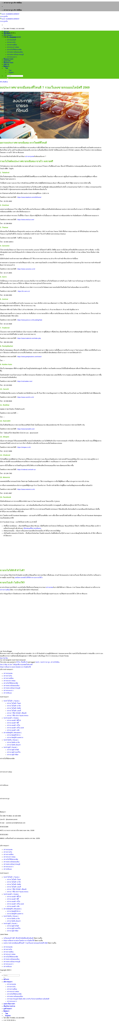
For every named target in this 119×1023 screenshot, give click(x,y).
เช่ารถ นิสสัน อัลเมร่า (14, 745)
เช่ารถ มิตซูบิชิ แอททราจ (15, 737)
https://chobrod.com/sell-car (26, 469)
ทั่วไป (1, 81)
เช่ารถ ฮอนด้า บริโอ (13, 725)
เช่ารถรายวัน (11, 42)
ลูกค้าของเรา (7, 1008)
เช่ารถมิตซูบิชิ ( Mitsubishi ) (12, 732)
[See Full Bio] (9, 658)
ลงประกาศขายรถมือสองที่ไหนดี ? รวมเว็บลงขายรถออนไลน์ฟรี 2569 (25, 943)
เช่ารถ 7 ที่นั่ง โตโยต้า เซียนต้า (17, 713)
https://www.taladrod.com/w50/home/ (29, 197)
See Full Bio (4, 658)
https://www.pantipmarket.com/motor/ (29, 356)
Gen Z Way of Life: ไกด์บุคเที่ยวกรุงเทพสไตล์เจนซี (16, 664)
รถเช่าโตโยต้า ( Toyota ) (11, 701)
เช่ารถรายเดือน (12, 45)
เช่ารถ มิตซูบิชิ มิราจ (13, 735)
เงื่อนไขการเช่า (8, 63)
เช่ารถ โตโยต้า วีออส (14, 703)
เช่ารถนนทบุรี (11, 40)
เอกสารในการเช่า (9, 1004)
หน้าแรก (6, 31)
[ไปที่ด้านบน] (0, 972)
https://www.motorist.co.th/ (26, 489)
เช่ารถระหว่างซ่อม (13, 47)
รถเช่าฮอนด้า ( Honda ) (11, 718)
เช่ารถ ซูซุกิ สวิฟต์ (13, 750)
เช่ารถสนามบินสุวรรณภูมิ (15, 54)
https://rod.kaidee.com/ (24, 381)
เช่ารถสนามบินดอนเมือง (15, 52)
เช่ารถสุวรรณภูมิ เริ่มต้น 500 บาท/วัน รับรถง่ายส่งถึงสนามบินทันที (28, 999)
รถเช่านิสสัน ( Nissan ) (10, 740)
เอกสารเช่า (7, 61)
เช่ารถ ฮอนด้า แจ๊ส (13, 730)
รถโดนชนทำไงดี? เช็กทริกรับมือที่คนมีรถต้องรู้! (18, 938)
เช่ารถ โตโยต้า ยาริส (14, 706)
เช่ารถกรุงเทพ (11, 37)
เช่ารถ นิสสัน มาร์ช (13, 742)
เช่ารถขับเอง (7, 693)
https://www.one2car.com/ (25, 219)
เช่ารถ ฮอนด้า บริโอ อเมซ (15, 728)
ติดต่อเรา (6, 66)
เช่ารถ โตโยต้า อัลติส (14, 708)
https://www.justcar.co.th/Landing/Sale (29, 320)
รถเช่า (37, 662)
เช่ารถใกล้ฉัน (55, 662)
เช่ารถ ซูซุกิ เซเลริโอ (13, 752)
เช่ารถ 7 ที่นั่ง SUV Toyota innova (17, 715)
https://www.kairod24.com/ (26, 429)
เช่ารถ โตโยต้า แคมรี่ (14, 710)
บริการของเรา (8, 35)
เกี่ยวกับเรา (7, 33)
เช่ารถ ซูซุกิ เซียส (12, 754)
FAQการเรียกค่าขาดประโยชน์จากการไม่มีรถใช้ (15, 667)
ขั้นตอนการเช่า (8, 59)
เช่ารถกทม (49, 587)
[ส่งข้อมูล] (7, 78)
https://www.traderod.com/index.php (29, 338)
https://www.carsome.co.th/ (26, 269)
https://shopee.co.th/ (24, 447)
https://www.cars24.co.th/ (25, 397)
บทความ (6, 64)
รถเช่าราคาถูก (45, 662)
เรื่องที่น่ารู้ (5, 81)
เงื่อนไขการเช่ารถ (9, 1006)
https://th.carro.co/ (24, 291)
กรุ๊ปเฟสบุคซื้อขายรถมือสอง (32, 528)
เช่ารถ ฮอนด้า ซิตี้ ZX (14, 720)
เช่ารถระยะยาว (12, 57)
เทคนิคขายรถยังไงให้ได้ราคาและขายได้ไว (29, 577)
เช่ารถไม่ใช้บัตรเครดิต (14, 49)
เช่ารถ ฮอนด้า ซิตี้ (13, 723)
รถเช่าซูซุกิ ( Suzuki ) (10, 747)
